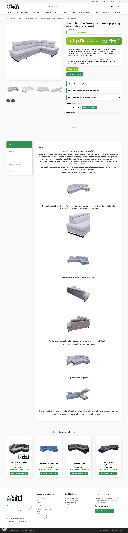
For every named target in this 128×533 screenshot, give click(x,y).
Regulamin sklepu (117, 530)
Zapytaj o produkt (75, 74)
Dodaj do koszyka (89, 107)
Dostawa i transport (72, 500)
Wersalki (116, 12)
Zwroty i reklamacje (72, 498)
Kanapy (47, 12)
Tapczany (105, 12)
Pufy (96, 12)
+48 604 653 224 (14, 516)
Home (10, 12)
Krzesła (39, 511)
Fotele (39, 502)
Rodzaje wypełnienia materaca (75, 505)
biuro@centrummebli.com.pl (17, 518)
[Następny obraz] (13, 100)
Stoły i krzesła (21, 12)
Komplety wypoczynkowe (80, 12)
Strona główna (11, 18)
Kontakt (68, 507)
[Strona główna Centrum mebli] (13, 7)
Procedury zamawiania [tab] (16, 158)
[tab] (19, 144)
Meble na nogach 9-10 (43, 518)
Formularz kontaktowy (104, 511)
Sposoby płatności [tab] (14, 165)
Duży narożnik (28, 18)
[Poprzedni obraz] (8, 100)
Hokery (39, 505)
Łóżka (57, 12)
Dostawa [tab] (11, 171)
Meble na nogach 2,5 (43, 515)
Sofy (65, 12)
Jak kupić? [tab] (12, 151)
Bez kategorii (41, 498)
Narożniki (36, 12)
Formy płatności (71, 502)
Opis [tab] (10, 144)
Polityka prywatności (103, 530)
